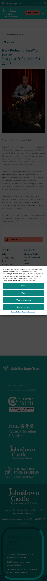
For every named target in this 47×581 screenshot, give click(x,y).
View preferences (23, 300)
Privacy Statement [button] (28, 312)
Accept (23, 285)
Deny (23, 293)
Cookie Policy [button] (16, 312)
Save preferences (23, 307)
